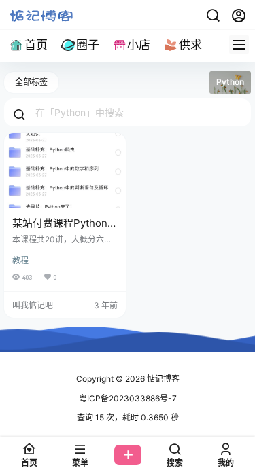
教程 (20, 260)
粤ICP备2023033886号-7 (128, 398)
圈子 (87, 45)
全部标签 (31, 82)
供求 (190, 45)
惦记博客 (162, 378)
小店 (138, 45)
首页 (36, 45)
